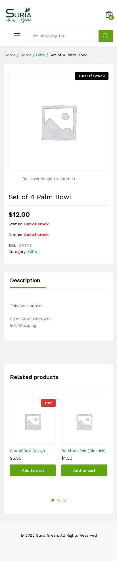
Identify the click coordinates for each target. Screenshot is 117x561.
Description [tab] (25, 280)
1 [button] (52, 500)
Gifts (32, 251)
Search (106, 36)
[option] (32, 442)
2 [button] (58, 500)
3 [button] (64, 500)
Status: (15, 224)
